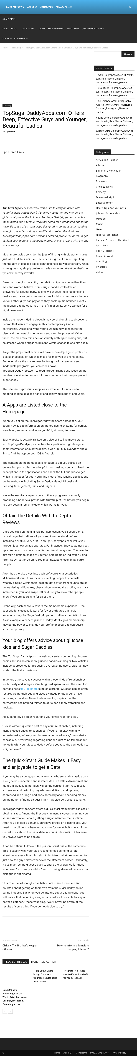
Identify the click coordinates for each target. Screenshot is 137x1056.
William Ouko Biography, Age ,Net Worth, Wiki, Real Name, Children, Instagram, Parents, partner (114, 134)
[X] (14, 139)
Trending (16, 47)
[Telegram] (47, 139)
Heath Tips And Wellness (15, 38)
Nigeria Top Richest (107, 234)
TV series (101, 266)
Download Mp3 (105, 197)
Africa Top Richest (107, 160)
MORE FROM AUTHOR (43, 961)
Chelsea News (104, 186)
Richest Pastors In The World (113, 240)
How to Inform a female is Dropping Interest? (73, 947)
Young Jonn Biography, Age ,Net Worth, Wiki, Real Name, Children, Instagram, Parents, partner (114, 121)
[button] (130, 7)
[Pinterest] (22, 139)
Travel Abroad (104, 256)
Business (101, 181)
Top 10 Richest (28, 28)
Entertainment (56, 28)
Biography (102, 176)
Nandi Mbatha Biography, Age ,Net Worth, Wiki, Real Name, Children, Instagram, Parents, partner (14, 997)
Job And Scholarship (93, 28)
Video (42, 28)
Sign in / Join (8, 19)
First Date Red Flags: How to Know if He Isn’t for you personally (75, 974)
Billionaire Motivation (108, 170)
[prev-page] (4, 1011)
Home (5, 47)
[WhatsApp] (30, 139)
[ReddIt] (38, 139)
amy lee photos (29, 688)
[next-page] (10, 1011)
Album (100, 165)
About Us (32, 7)
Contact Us (46, 7)
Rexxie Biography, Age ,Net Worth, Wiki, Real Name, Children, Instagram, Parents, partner (115, 79)
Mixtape (101, 218)
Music (14, 28)
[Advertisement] (45, 78)
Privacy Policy (64, 7)
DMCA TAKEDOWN (15, 7)
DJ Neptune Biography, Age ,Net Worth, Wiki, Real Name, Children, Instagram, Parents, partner (114, 92)
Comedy (101, 192)
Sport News (73, 28)
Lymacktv (10, 131)
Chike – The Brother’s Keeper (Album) (19, 947)
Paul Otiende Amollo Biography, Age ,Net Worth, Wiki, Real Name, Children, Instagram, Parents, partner (114, 107)
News (5, 28)
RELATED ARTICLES (16, 961)
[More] (55, 139)
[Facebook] (6, 139)
